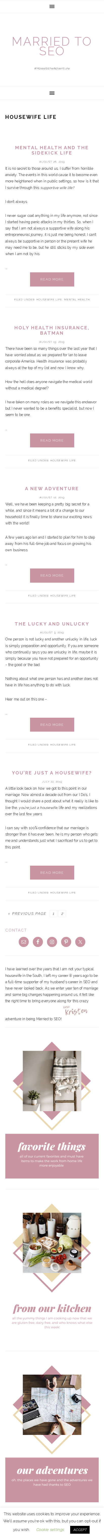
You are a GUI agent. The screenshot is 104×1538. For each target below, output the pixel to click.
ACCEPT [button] (80, 1530)
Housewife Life (49, 299)
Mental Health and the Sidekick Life (52, 150)
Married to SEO (52, 46)
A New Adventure (52, 488)
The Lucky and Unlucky (52, 623)
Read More (52, 279)
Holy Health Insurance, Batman (52, 330)
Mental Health (77, 299)
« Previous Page (27, 914)
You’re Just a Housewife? (52, 772)
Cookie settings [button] (50, 1529)
